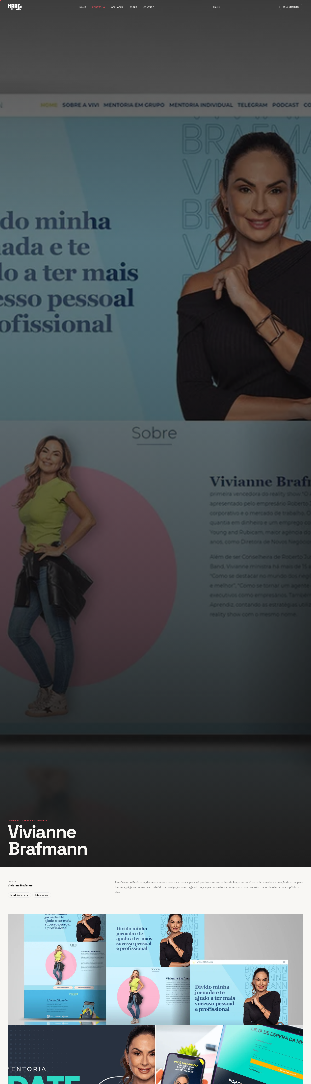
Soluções (117, 7)
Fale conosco (291, 7)
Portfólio (98, 7)
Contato (149, 7)
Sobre (133, 7)
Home (83, 7)
